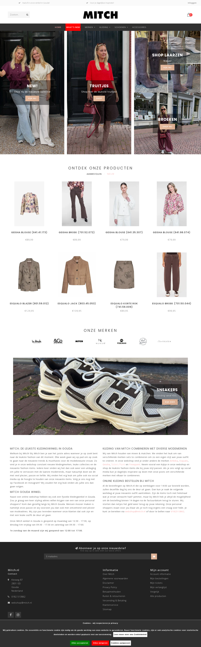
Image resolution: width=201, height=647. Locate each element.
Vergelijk (154, 591)
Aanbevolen (94, 174)
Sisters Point (118, 464)
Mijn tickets (156, 582)
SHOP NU (167, 126)
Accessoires (139, 27)
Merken (89, 27)
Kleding (103, 27)
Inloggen (192, 3)
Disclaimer (108, 582)
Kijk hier (170, 402)
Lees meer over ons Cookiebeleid (130, 634)
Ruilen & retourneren (114, 596)
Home (58, 27)
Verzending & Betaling (114, 600)
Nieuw (110, 174)
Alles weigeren (100, 643)
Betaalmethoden (112, 591)
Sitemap (107, 609)
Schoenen (120, 27)
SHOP (99, 98)
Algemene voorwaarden (115, 578)
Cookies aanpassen (120, 643)
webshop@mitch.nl (21, 602)
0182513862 (177, 511)
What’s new (73, 27)
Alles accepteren (80, 643)
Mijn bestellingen (159, 578)
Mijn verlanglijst (158, 587)
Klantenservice (110, 605)
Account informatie (160, 574)
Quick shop (31, 231)
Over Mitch (108, 574)
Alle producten (158, 596)
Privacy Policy (110, 587)
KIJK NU (32, 98)
